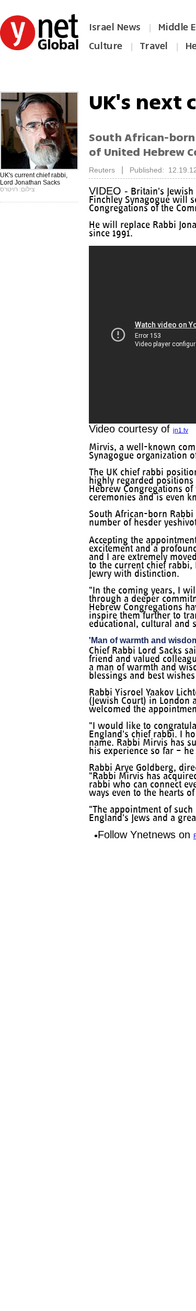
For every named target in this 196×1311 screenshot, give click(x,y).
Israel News (115, 27)
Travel (154, 46)
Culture (105, 46)
